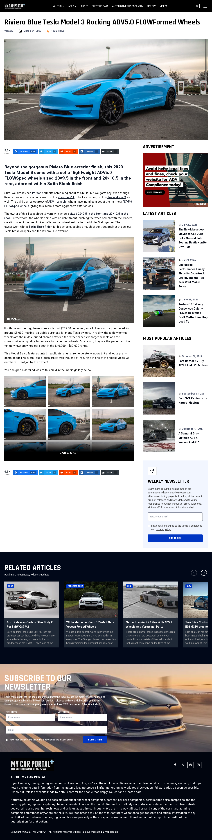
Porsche (37, 193)
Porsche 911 (66, 197)
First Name (11, 711)
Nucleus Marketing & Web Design (99, 831)
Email (8, 724)
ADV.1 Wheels (57, 201)
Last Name (63, 711)
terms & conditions (192, 525)
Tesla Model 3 (116, 197)
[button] (204, 573)
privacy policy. (163, 529)
